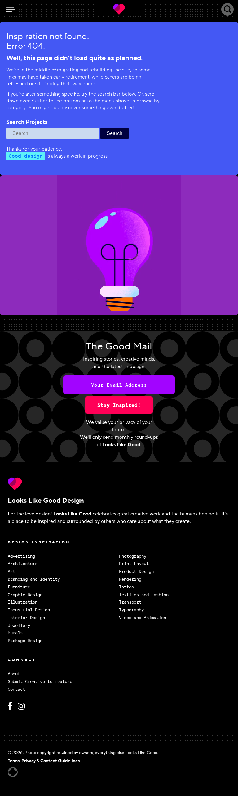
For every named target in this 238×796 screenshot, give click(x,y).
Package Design (25, 640)
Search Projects (26, 122)
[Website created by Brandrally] (13, 772)
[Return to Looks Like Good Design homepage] (119, 483)
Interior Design (26, 617)
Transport (130, 602)
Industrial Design (29, 610)
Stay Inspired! (119, 405)
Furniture (19, 587)
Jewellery (19, 625)
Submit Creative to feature (40, 681)
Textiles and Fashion (144, 594)
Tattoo (126, 587)
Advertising (21, 556)
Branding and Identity (34, 579)
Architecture (22, 563)
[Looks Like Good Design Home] (119, 9)
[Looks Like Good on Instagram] (23, 708)
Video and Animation (142, 617)
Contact (16, 689)
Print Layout (134, 563)
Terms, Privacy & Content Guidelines (44, 761)
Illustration (22, 602)
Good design (26, 155)
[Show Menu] (10, 9)
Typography (131, 610)
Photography (132, 556)
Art (11, 571)
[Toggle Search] (227, 9)
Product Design (136, 571)
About (14, 674)
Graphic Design (25, 594)
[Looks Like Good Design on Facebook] (11, 709)
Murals (15, 633)
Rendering (130, 579)
